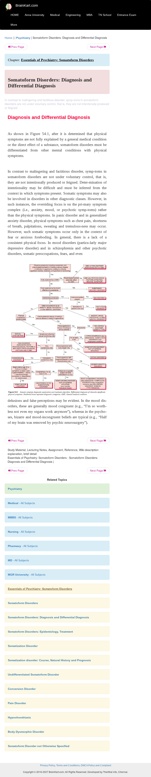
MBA (89, 14)
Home (8, 37)
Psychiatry (23, 37)
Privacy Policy (47, 765)
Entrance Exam (126, 14)
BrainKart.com (27, 5)
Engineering (73, 14)
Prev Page (17, 46)
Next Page (97, 46)
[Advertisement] (130, 94)
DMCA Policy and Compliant (96, 765)
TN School (104, 14)
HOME (15, 14)
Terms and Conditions (68, 765)
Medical (55, 14)
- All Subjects (21, 503)
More (14, 24)
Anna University (34, 14)
